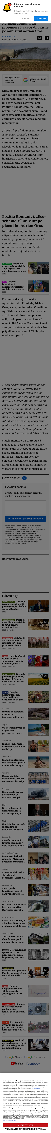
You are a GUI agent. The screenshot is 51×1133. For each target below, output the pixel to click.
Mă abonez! (41, 18)
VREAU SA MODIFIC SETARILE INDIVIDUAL (25, 1129)
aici (21, 1099)
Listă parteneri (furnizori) (9, 1120)
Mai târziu (24, 18)
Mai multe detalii (36, 1088)
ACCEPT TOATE (25, 1125)
